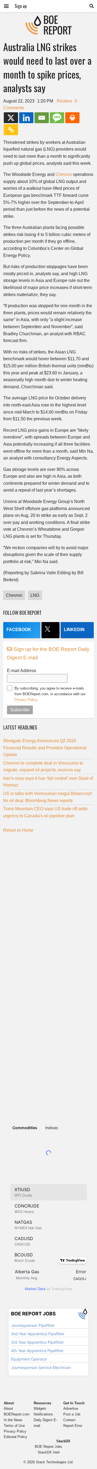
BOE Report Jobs (48, 1447)
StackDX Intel (49, 1452)
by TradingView (48, 1289)
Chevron (64, 174)
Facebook (18, 629)
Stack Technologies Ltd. (55, 1462)
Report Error (72, 1426)
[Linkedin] (26, 117)
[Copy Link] (11, 129)
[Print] (72, 117)
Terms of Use (14, 1426)
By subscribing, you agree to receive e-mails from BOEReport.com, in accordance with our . (50, 694)
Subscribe (20, 709)
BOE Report (48, 19)
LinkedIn (74, 629)
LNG (34, 595)
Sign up (21, 6)
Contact (69, 1420)
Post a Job (71, 1414)
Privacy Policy (26, 700)
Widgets (40, 1408)
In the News (13, 1420)
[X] (11, 117)
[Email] (41, 117)
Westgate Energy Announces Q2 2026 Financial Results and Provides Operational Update (44, 747)
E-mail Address (21, 670)
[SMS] (57, 117)
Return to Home (18, 830)
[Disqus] (48, 905)
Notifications (43, 1414)
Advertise (70, 1408)
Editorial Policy (15, 1437)
